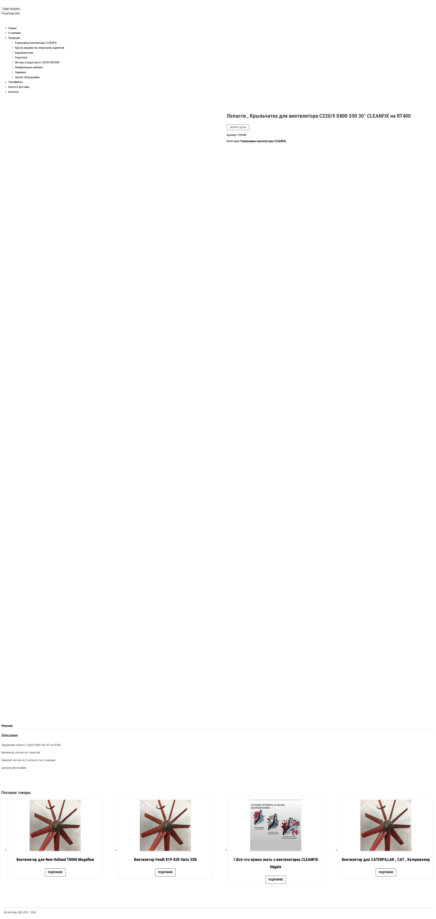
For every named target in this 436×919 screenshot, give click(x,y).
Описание (7, 725)
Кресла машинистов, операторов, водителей (39, 47)
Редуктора (21, 57)
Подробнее (55, 872)
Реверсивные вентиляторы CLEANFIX (36, 42)
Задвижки (20, 72)
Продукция (14, 38)
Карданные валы (24, 52)
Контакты (13, 92)
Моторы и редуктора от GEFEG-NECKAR (37, 62)
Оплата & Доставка (18, 87)
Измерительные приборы (29, 67)
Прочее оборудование (27, 77)
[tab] (7, 725)
